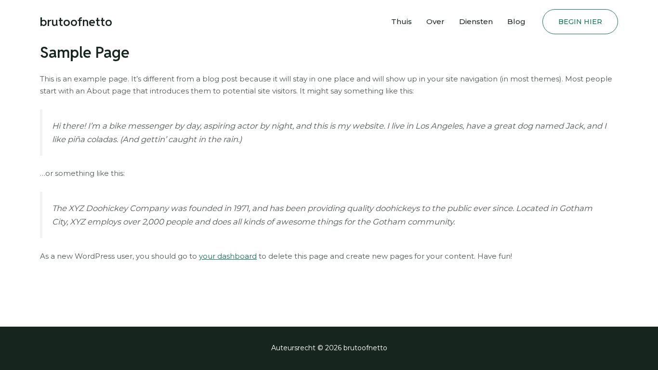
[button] (580, 21)
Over (435, 21)
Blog (516, 21)
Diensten (476, 21)
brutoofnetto (76, 21)
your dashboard (228, 256)
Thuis (401, 21)
